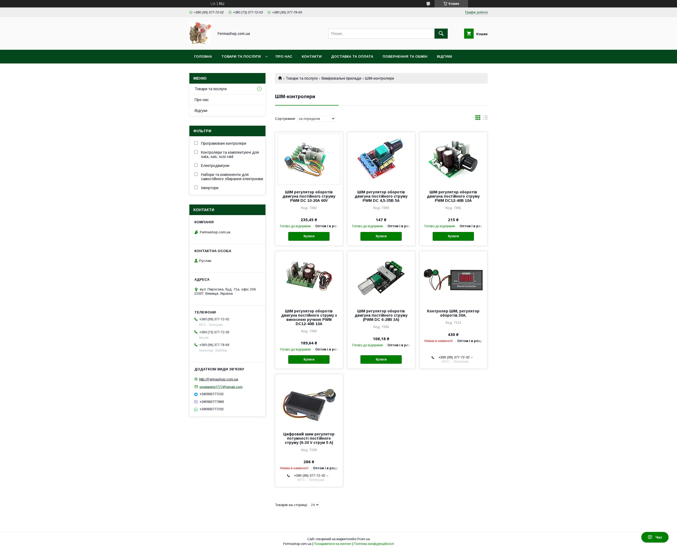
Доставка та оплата (352, 56)
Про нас (284, 56)
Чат (659, 537)
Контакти (312, 56)
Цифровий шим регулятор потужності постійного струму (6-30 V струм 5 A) (309, 438)
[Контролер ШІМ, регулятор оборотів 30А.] (453, 277)
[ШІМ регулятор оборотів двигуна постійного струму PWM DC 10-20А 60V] (309, 158)
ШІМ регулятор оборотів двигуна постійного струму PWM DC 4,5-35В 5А (381, 196)
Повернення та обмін (405, 56)
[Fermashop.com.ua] (200, 43)
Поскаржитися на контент (332, 544)
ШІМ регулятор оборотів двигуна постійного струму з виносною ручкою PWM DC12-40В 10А (309, 317)
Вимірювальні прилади (341, 78)
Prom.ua (363, 539)
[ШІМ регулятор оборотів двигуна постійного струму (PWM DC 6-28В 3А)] (381, 277)
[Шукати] (441, 34)
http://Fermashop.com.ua (218, 379)
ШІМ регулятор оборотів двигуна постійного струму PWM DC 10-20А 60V (308, 196)
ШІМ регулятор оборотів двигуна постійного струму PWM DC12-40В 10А (453, 196)
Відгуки (444, 56)
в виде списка (485, 118)
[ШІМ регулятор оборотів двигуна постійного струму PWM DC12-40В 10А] (453, 158)
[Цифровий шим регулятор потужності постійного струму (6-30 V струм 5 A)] (309, 400)
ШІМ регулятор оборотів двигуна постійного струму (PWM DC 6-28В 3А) (381, 315)
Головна (203, 56)
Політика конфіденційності (374, 544)
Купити (309, 236)
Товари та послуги (241, 56)
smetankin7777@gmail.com (221, 387)
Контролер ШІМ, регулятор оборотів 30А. (453, 313)
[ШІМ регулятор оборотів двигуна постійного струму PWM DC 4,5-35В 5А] (381, 158)
